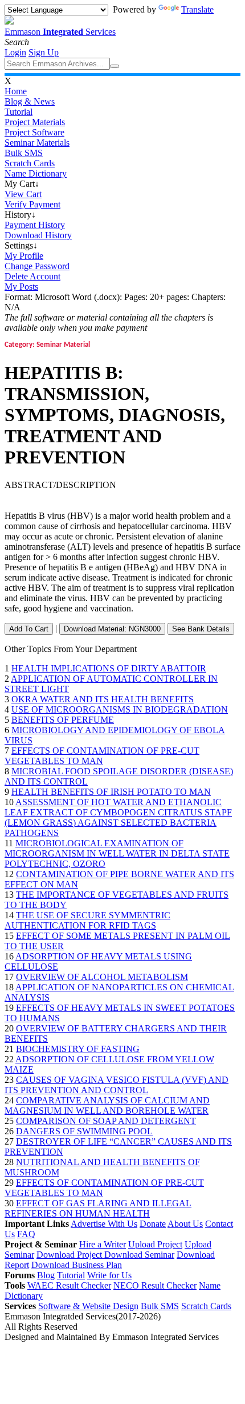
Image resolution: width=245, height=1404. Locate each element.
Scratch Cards (30, 163)
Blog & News (30, 101)
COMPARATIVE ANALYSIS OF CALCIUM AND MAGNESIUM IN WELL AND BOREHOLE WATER (107, 1105)
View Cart (23, 194)
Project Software (34, 132)
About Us (185, 1224)
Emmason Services (60, 32)
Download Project (70, 1254)
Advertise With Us (104, 1224)
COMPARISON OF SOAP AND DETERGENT (106, 1121)
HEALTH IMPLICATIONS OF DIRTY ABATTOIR (108, 668)
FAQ (26, 1234)
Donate (153, 1224)
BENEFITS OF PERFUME (62, 720)
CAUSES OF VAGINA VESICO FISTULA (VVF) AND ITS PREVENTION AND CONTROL (116, 1085)
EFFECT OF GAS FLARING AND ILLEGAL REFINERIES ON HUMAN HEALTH (98, 1208)
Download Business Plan (76, 1265)
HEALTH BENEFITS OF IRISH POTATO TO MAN (111, 792)
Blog (46, 1275)
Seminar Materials (37, 142)
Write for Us (109, 1275)
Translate (197, 9)
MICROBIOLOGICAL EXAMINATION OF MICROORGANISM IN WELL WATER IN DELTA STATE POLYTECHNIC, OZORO (117, 853)
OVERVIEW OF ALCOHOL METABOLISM (102, 977)
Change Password (37, 266)
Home (16, 91)
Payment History (35, 225)
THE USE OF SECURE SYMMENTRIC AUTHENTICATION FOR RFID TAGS (87, 920)
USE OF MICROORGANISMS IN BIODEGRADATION (119, 709)
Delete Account (32, 276)
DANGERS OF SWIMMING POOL (84, 1131)
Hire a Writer (102, 1244)
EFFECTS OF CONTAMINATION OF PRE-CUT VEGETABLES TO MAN (102, 756)
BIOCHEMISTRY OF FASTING (78, 1049)
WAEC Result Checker (69, 1285)
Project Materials (35, 122)
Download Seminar (139, 1254)
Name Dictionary (36, 173)
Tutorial (18, 112)
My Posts (21, 286)
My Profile (24, 256)
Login (15, 52)
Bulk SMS (24, 153)
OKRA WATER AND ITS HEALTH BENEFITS (102, 699)
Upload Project (155, 1244)
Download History (38, 235)
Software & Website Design (88, 1306)
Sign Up (43, 52)
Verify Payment (32, 204)
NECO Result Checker (155, 1285)
